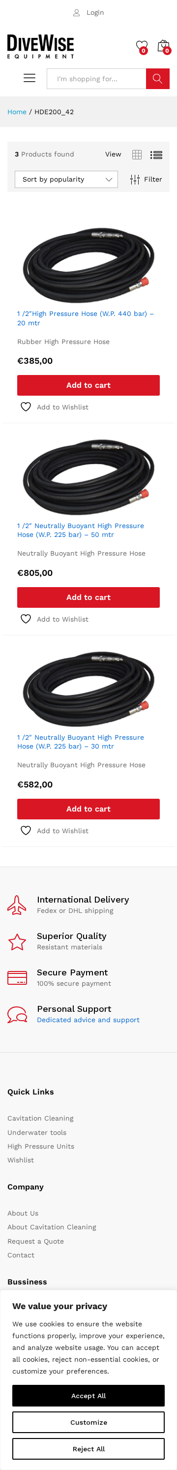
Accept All (88, 1396)
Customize (88, 1422)
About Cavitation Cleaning (51, 1227)
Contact (20, 1255)
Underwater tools (36, 1132)
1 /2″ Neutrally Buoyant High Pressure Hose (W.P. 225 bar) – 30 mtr (80, 741)
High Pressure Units (40, 1146)
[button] (88, 385)
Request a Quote (35, 1241)
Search (158, 78)
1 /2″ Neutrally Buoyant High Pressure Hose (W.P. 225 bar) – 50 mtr (80, 530)
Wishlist (20, 1160)
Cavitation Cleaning (40, 1118)
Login (95, 12)
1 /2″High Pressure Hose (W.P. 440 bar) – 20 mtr (85, 318)
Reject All (89, 1449)
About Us (22, 1213)
